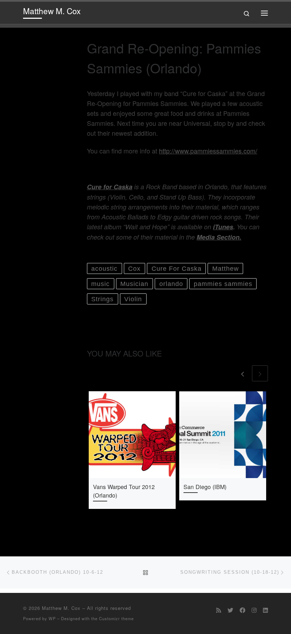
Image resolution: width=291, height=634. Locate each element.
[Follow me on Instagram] (254, 610)
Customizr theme (116, 618)
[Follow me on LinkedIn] (265, 610)
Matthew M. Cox (61, 608)
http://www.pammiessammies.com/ (208, 150)
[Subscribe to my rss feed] (218, 610)
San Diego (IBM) (204, 486)
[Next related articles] (260, 373)
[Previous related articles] (243, 373)
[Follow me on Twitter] (230, 610)
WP (52, 618)
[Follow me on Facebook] (242, 610)
